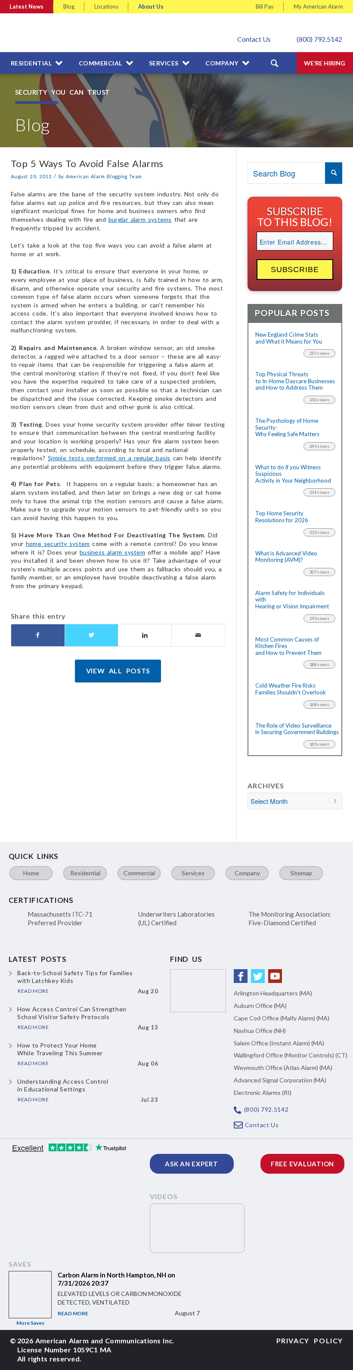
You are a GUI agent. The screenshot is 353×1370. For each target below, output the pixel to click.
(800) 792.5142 (319, 39)
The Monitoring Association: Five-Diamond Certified (289, 918)
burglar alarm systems (140, 219)
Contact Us (254, 39)
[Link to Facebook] (241, 976)
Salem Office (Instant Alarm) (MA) (279, 1043)
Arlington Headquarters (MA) (273, 993)
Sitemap (301, 873)
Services (193, 873)
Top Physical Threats (294, 381)
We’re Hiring (324, 63)
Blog (68, 6)
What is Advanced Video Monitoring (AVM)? (286, 557)
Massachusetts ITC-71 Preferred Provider (60, 918)
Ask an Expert (191, 1164)
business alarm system (112, 552)
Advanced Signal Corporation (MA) (280, 1080)
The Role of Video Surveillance (294, 729)
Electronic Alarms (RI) (262, 1092)
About (151, 6)
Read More (73, 1313)
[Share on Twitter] (91, 635)
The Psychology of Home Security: (287, 427)
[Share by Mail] (198, 635)
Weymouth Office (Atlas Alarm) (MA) (283, 1067)
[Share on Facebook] (38, 635)
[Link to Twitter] (258, 976)
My (318, 6)
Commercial (139, 873)
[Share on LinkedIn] (144, 635)
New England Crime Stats (288, 338)
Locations (106, 6)
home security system (58, 543)
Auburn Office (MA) (260, 1005)
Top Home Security (281, 517)
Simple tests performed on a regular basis (109, 458)
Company (247, 873)
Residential (85, 873)
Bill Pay (265, 6)
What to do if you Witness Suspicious (293, 474)
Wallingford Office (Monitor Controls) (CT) (290, 1055)
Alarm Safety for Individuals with (292, 600)
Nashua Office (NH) (260, 1030)
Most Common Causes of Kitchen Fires (288, 646)
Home (31, 873)
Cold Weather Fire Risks (290, 689)
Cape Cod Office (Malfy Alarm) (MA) (281, 1018)
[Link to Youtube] (275, 976)
